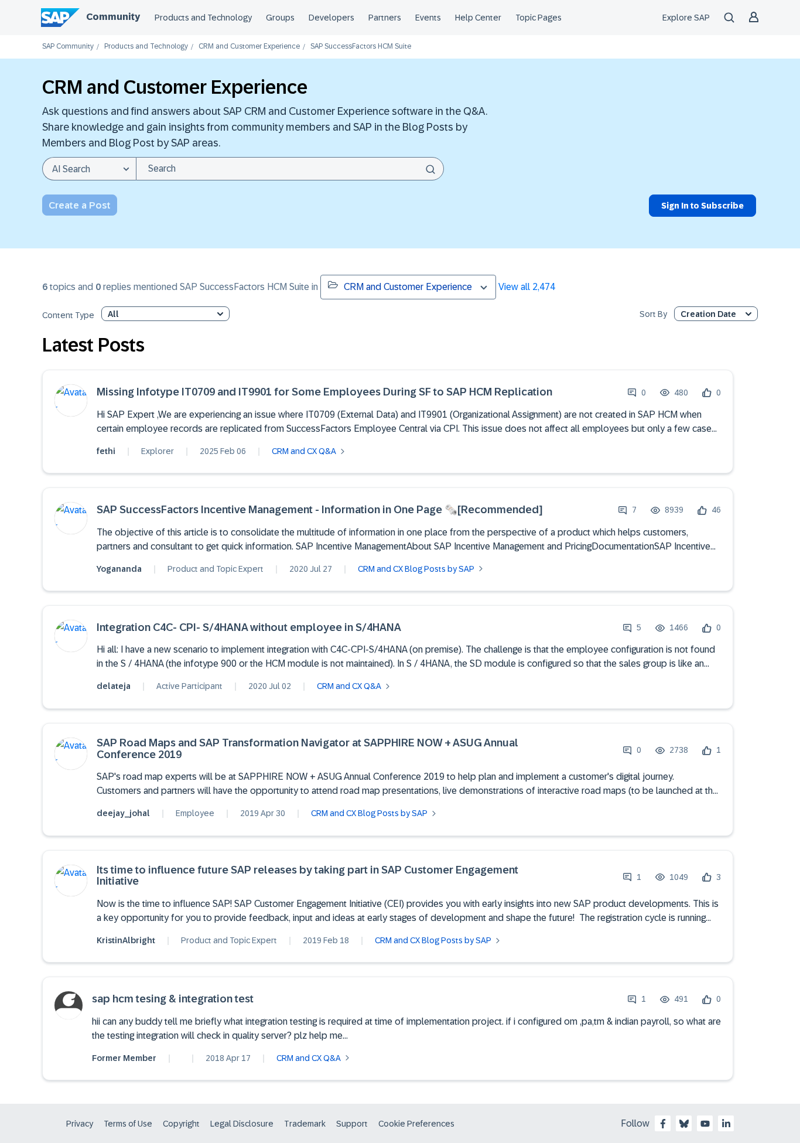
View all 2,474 (526, 287)
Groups (280, 17)
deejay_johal (123, 813)
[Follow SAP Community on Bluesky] (684, 1123)
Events (428, 17)
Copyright (181, 1123)
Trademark (305, 1123)
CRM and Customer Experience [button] (408, 287)
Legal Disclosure (241, 1123)
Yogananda (119, 569)
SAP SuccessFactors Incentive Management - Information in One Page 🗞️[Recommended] (320, 510)
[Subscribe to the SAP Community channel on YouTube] (705, 1123)
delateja (114, 686)
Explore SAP (686, 17)
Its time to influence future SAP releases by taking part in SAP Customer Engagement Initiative (307, 876)
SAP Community (68, 46)
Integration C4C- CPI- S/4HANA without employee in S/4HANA (249, 627)
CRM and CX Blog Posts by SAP (416, 569)
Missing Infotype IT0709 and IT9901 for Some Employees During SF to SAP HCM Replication (324, 392)
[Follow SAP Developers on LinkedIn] (726, 1123)
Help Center (478, 17)
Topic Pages (538, 17)
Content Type (68, 315)
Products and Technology (203, 17)
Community (113, 17)
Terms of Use (128, 1123)
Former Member (124, 1058)
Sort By (653, 314)
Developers (331, 17)
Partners (384, 17)
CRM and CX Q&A (304, 451)
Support (352, 1123)
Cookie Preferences (416, 1123)
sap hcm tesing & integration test (173, 999)
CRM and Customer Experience (249, 46)
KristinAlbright (126, 940)
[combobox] (290, 168)
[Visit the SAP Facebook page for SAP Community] (663, 1123)
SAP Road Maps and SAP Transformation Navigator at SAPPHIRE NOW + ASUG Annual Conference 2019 (307, 749)
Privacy (79, 1123)
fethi (106, 451)
